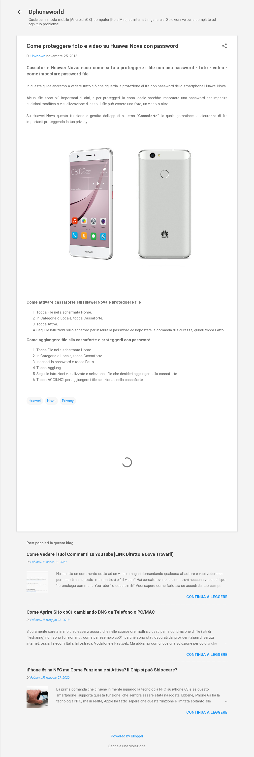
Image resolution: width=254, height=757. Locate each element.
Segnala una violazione (127, 746)
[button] (224, 46)
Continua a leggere (206, 597)
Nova (51, 401)
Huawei (35, 401)
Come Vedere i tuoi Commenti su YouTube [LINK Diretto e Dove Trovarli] (100, 554)
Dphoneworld (46, 11)
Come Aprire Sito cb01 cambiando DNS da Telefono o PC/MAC (91, 612)
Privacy (68, 401)
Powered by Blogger (127, 736)
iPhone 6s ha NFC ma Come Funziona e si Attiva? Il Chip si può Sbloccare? (102, 669)
